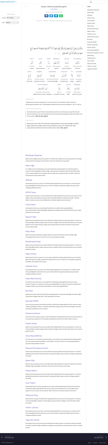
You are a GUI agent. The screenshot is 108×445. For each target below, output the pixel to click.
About (89, 442)
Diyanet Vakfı (91, 23)
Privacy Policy (102, 442)
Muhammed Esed (92, 45)
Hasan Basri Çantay (93, 36)
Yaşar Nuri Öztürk (92, 69)
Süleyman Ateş (91, 63)
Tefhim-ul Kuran (91, 66)
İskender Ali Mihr (92, 42)
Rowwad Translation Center (95, 53)
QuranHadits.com (9, 442)
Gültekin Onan (91, 34)
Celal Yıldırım (91, 20)
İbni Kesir (90, 39)
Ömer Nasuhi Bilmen (93, 50)
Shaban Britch (91, 58)
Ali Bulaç (89, 15)
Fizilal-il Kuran (91, 31)
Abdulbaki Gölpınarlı (93, 10)
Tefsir (89, 6)
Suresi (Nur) (54, 9)
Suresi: (4, 18)
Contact (95, 442)
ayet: (3, 22)
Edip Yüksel (90, 26)
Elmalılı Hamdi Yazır (92, 28)
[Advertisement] (6, 49)
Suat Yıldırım (90, 61)
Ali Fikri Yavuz (91, 18)
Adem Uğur (90, 12)
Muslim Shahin (91, 47)
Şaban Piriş (90, 55)
